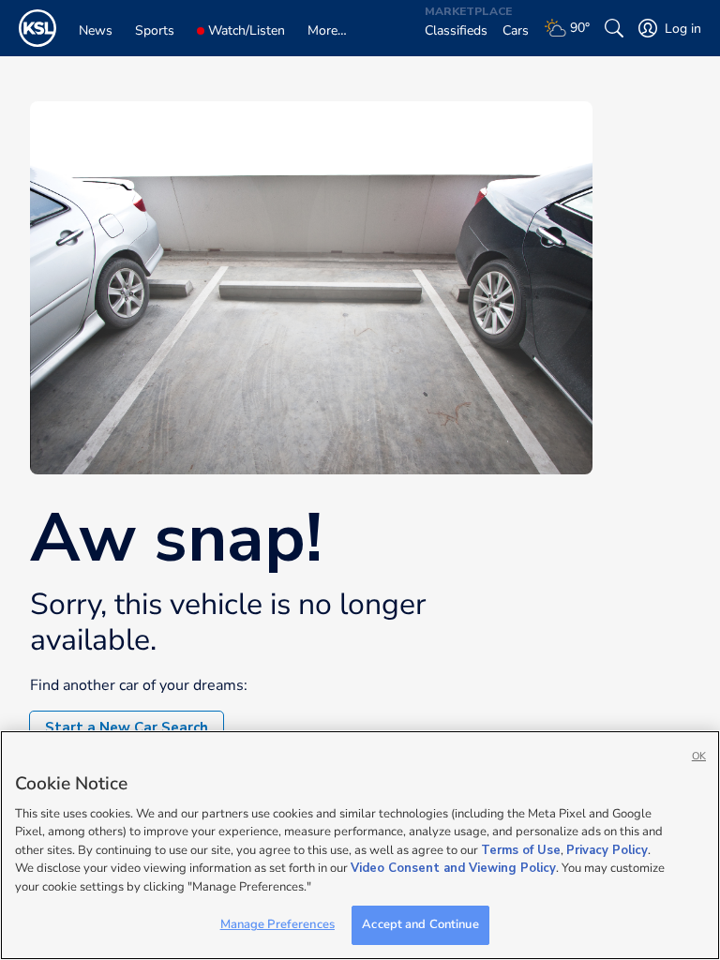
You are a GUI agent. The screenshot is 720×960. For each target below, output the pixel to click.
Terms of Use (521, 850)
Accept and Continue (420, 924)
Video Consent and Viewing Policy (453, 868)
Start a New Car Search (126, 727)
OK (699, 756)
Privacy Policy (607, 850)
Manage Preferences (277, 924)
